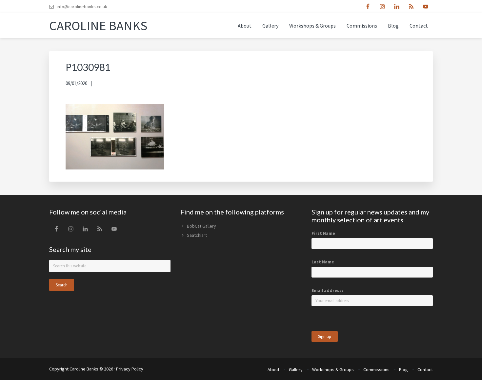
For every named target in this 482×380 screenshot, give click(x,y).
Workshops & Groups (333, 369)
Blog (403, 369)
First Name (323, 233)
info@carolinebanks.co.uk (82, 7)
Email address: (327, 290)
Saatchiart (197, 235)
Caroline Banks (98, 25)
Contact (425, 369)
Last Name (322, 262)
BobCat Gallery (201, 226)
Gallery (296, 369)
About (273, 369)
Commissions (376, 369)
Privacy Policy (129, 369)
